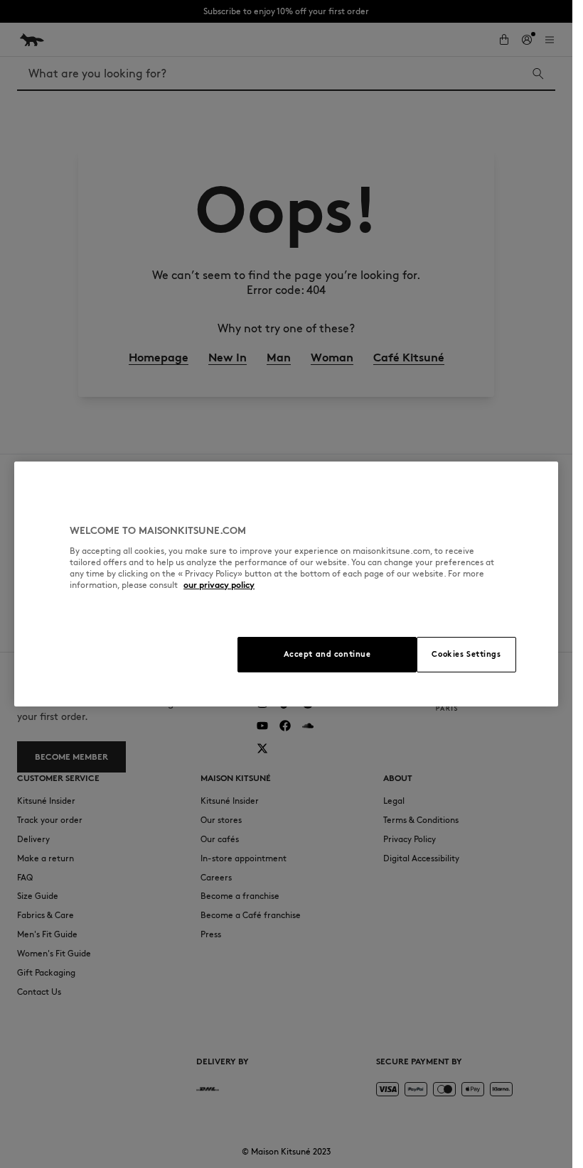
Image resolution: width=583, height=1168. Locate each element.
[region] (286, 584)
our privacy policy (219, 584)
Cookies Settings (466, 654)
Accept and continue (327, 654)
